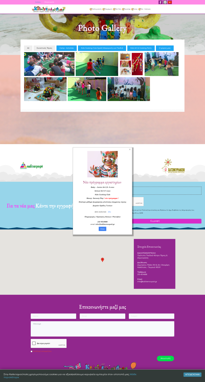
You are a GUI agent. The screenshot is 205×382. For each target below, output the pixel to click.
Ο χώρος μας (165, 48)
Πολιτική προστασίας (149, 210)
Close (102, 229)
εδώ (109, 212)
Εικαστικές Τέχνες (44, 48)
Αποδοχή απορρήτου (42, 351)
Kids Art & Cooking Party (141, 48)
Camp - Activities (67, 48)
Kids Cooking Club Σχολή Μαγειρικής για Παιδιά (102, 48)
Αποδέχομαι (192, 375)
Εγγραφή (155, 221)
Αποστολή (165, 358)
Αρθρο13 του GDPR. (136, 213)
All (28, 48)
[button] (102, 260)
